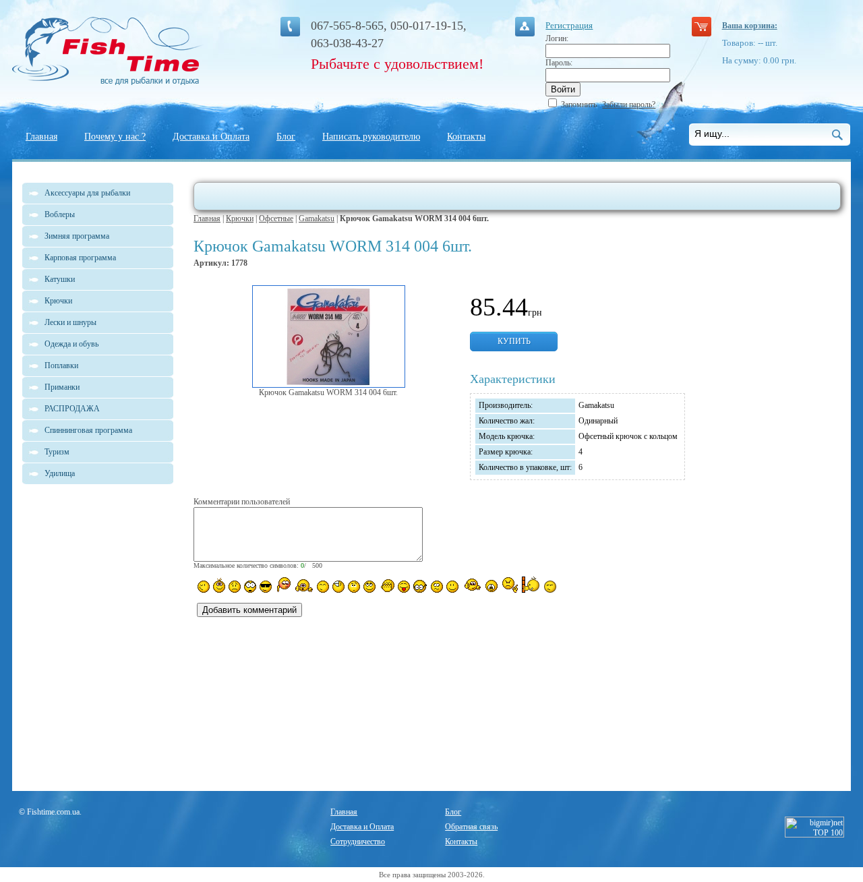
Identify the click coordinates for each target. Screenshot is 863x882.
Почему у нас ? (115, 136)
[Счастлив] (323, 586)
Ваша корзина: (749, 25)
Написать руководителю (371, 136)
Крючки (240, 218)
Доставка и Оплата (211, 136)
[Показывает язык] (404, 586)
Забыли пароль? (628, 104)
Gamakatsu (316, 218)
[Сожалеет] (491, 586)
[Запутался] (437, 586)
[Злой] (386, 586)
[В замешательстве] (354, 586)
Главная (41, 136)
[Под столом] (338, 586)
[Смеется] (203, 586)
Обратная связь (471, 826)
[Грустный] (234, 586)
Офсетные (276, 218)
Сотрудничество (357, 841)
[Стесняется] (282, 585)
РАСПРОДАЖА (72, 408)
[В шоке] (250, 586)
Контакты (466, 136)
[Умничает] (420, 586)
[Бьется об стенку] (530, 584)
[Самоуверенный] (265, 586)
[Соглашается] (452, 586)
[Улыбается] (219, 585)
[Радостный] (471, 585)
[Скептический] (550, 586)
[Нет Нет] (510, 585)
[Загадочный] (369, 586)
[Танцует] (303, 585)
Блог (285, 136)
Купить (514, 341)
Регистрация (569, 25)
